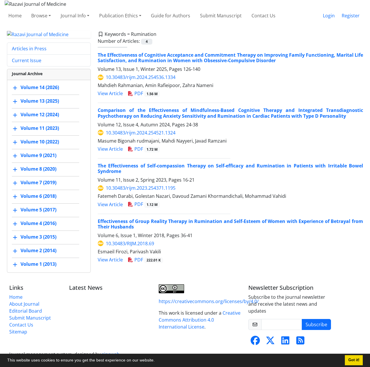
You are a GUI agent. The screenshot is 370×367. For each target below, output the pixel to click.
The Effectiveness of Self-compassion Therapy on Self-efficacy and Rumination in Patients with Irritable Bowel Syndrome (230, 168)
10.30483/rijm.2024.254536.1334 (140, 77)
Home (15, 15)
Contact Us (263, 15)
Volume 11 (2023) (40, 128)
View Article (110, 93)
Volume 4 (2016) (38, 223)
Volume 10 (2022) (40, 142)
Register (351, 15)
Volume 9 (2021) (38, 155)
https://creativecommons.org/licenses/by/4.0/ (209, 301)
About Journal (24, 304)
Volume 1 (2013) (38, 264)
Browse (39, 15)
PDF (145, 93)
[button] (157, 361)
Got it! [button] (353, 360)
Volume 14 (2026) (40, 87)
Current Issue (26, 60)
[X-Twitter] (270, 342)
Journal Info (73, 15)
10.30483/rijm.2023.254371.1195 (140, 188)
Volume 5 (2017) (38, 210)
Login (329, 15)
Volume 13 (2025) (40, 101)
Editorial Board (25, 311)
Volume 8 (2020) (38, 169)
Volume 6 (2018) (38, 196)
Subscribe (316, 324)
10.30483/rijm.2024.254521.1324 (140, 133)
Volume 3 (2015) (38, 237)
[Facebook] (255, 342)
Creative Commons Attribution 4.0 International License (199, 320)
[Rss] (300, 342)
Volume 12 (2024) (40, 115)
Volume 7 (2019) (38, 183)
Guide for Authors (170, 15)
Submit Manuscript (221, 15)
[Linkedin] (285, 342)
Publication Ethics (118, 15)
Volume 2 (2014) (38, 251)
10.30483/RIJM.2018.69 (130, 243)
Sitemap (18, 332)
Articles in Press (29, 48)
